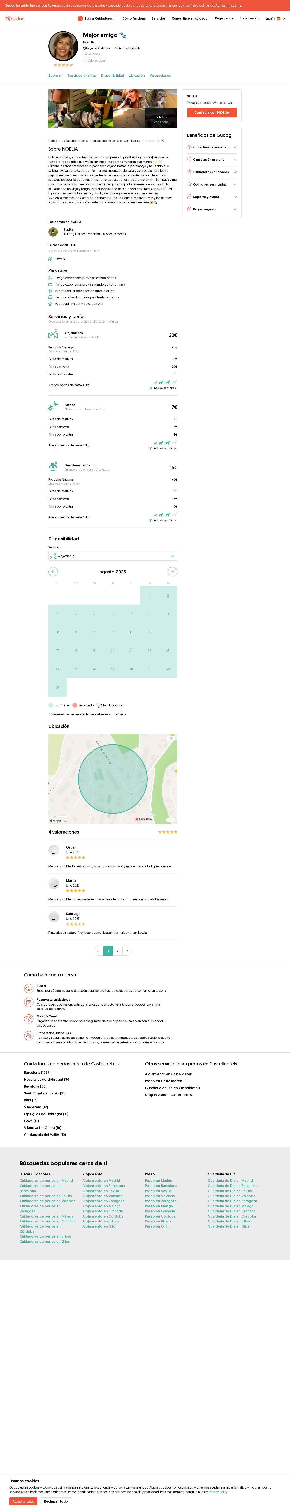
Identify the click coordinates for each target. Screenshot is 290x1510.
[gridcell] (149, 595)
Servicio (53, 547)
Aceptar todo (23, 1501)
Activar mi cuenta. (229, 5)
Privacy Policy (218, 1492)
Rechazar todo (56, 1501)
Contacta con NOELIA (211, 112)
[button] (212, 147)
